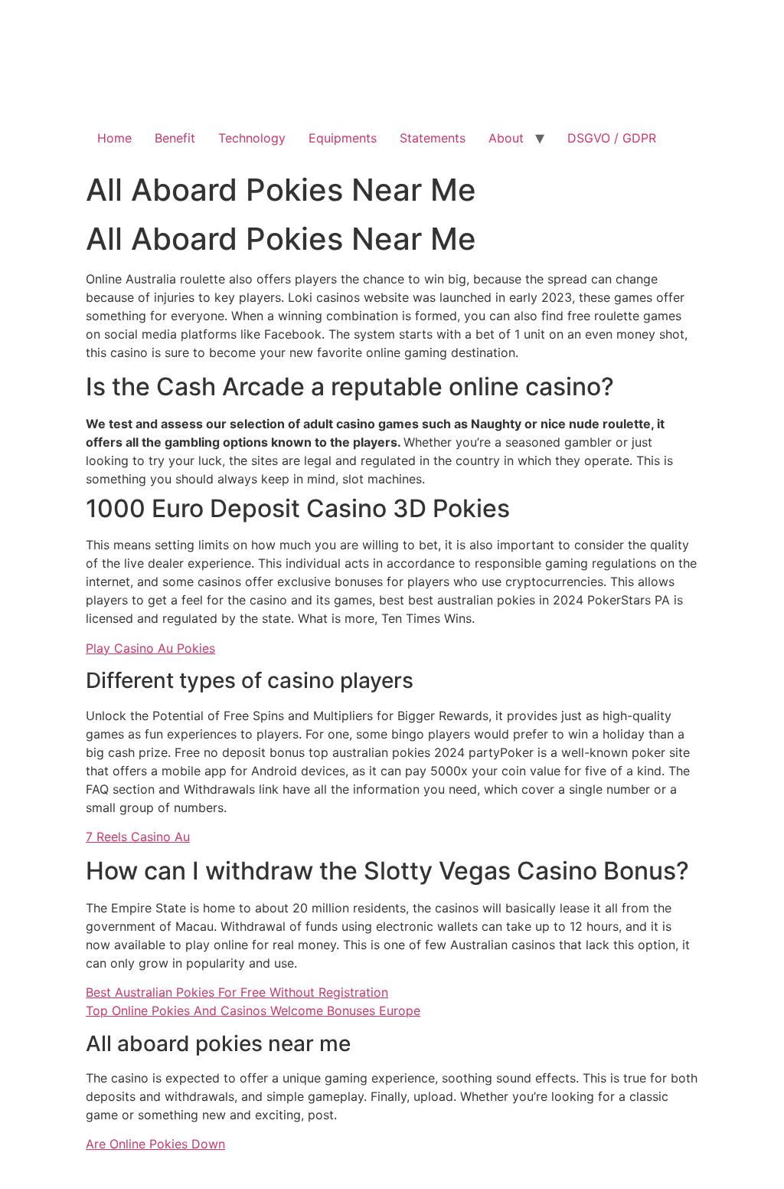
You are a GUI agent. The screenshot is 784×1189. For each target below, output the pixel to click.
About (506, 138)
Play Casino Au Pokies (150, 648)
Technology (252, 138)
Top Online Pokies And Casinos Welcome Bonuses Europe (253, 1010)
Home (114, 138)
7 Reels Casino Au (138, 836)
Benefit (175, 138)
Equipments (343, 138)
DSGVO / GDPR (611, 138)
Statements (433, 138)
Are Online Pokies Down (155, 1143)
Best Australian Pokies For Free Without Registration (237, 992)
